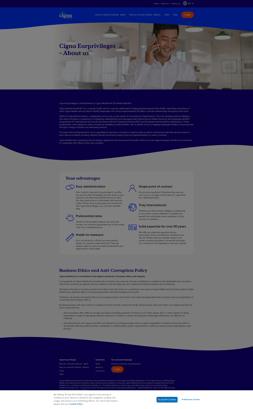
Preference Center (191, 400)
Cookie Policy (76, 404)
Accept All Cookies (167, 399)
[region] (126, 399)
